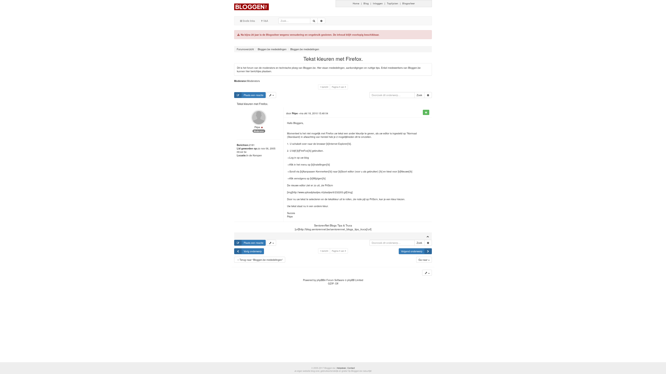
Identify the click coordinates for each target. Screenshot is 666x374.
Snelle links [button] (249, 21)
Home (356, 3)
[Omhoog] (427, 236)
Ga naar (423, 259)
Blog (366, 3)
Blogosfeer (408, 3)
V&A (265, 21)
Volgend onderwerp (411, 251)
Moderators (253, 81)
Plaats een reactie (253, 95)
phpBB (320, 280)
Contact (351, 367)
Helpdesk (341, 367)
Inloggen (378, 3)
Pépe (257, 127)
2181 (252, 145)
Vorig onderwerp (253, 251)
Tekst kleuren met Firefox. (333, 58)
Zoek (419, 95)
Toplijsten (392, 3)
